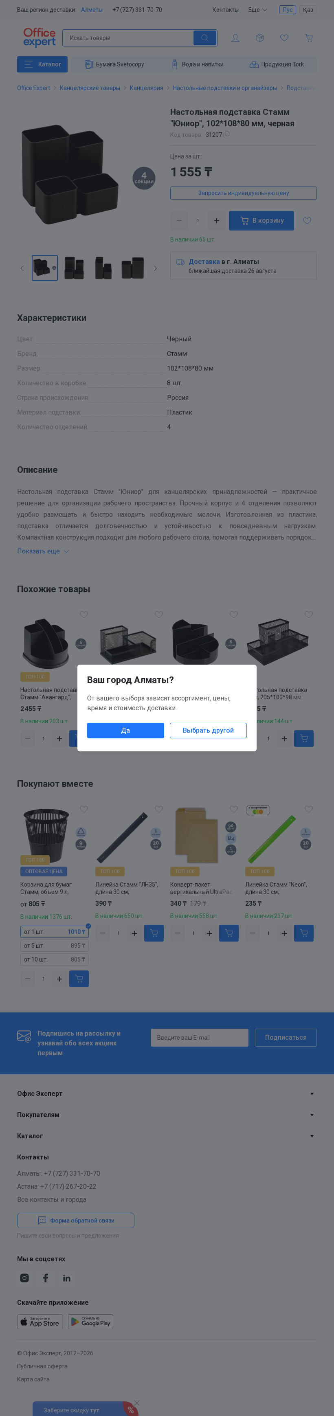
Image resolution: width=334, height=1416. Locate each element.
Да (125, 730)
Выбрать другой (208, 730)
